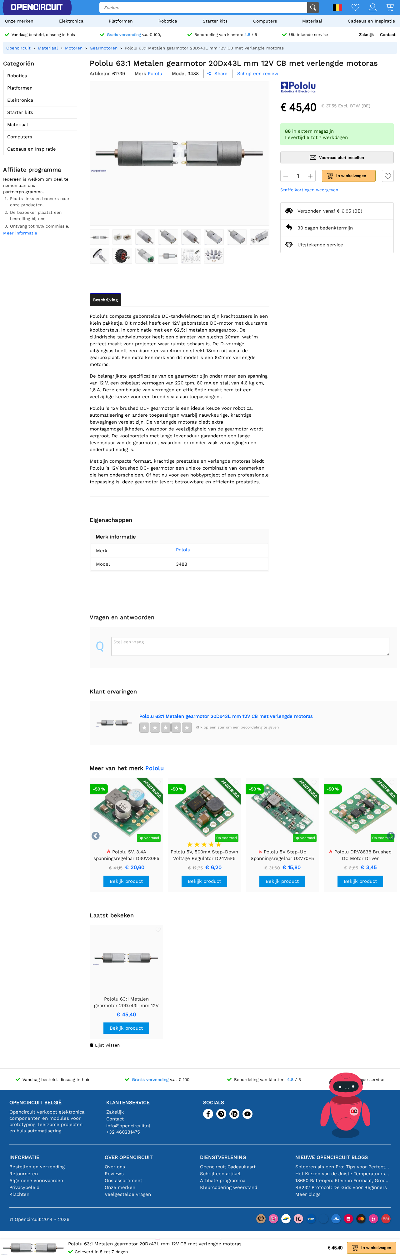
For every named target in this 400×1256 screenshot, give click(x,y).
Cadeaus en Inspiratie (371, 20)
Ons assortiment (123, 1180)
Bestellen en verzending (37, 1167)
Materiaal (312, 20)
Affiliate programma (222, 1180)
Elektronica (71, 20)
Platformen (121, 20)
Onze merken (19, 20)
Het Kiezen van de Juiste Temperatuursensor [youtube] (343, 1173)
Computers (265, 20)
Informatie (24, 1157)
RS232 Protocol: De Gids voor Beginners (341, 1187)
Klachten (19, 1194)
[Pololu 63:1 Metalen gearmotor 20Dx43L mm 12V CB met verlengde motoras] (99, 237)
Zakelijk (366, 34)
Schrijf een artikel (220, 1173)
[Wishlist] (350, 8)
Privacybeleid (24, 1187)
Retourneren (23, 1173)
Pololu (183, 550)
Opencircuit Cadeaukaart (228, 1167)
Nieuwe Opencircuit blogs (331, 1157)
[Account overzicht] (368, 8)
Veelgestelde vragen (128, 1194)
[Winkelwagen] (385, 8)
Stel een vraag (128, 641)
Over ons (115, 1167)
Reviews (114, 1173)
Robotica (167, 20)
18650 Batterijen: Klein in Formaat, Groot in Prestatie (343, 1180)
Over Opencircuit (129, 1157)
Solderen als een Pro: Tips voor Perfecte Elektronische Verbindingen (343, 1167)
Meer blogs (308, 1194)
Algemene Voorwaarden (36, 1180)
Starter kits (215, 20)
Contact (387, 34)
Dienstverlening (223, 1157)
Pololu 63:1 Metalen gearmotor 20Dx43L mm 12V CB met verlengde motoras (226, 716)
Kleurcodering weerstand (228, 1187)
